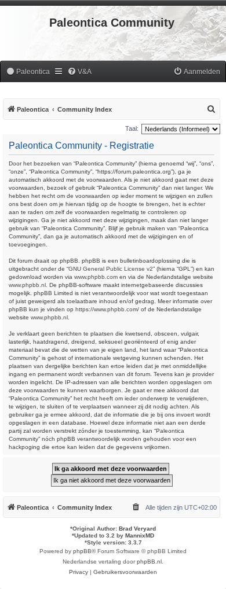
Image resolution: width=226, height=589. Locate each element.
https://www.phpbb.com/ (107, 309)
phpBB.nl (149, 561)
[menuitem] (28, 72)
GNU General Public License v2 (110, 269)
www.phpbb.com (96, 277)
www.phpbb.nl (27, 285)
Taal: (131, 128)
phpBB (82, 551)
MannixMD (139, 535)
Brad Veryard (137, 528)
